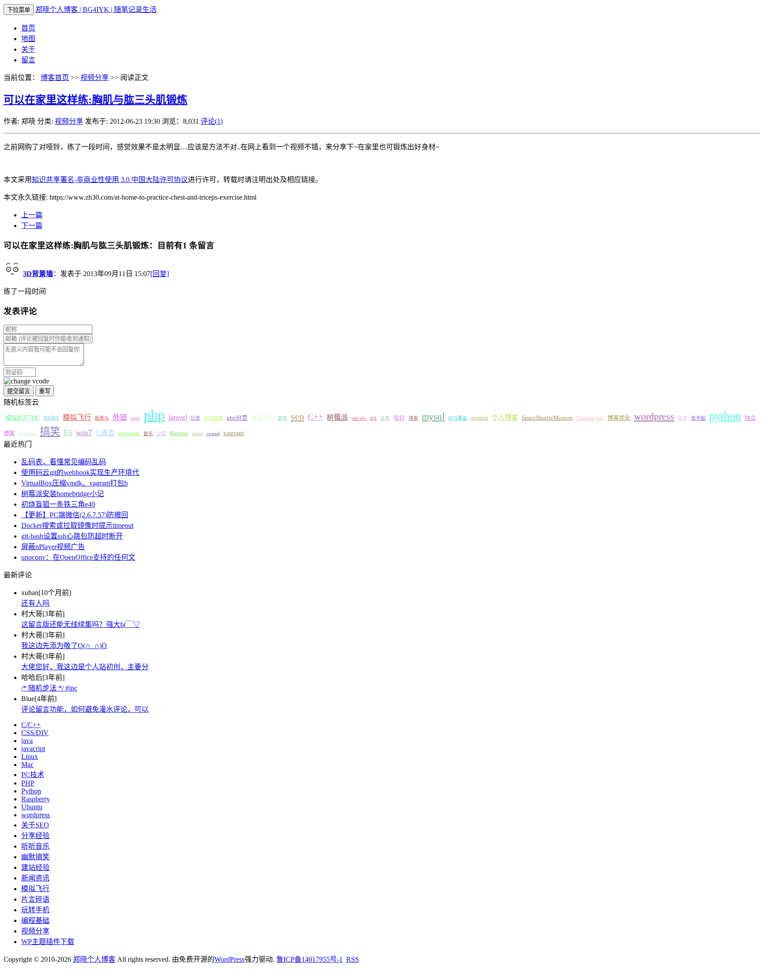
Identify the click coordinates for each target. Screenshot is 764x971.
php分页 (237, 418)
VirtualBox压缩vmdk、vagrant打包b (74, 483)
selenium (129, 433)
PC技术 (32, 774)
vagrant (233, 432)
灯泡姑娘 (213, 418)
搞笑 (50, 431)
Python (31, 791)
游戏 (282, 418)
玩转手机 (35, 910)
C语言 (105, 432)
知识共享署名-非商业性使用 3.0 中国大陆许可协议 (110, 179)
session (479, 418)
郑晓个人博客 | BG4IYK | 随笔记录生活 (96, 9)
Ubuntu (31, 807)
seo (297, 416)
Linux (29, 756)
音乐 (148, 433)
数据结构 (262, 418)
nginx (51, 417)
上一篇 (31, 215)
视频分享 (94, 77)
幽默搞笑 (35, 857)
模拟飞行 (77, 417)
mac (135, 418)
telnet (197, 433)
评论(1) (212, 121)
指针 (399, 418)
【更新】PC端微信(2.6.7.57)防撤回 (74, 515)
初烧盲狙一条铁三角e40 (58, 504)
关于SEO (35, 825)
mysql (433, 416)
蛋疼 (683, 418)
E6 (68, 432)
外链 (120, 417)
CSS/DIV (35, 732)
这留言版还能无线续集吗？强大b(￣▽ (80, 624)
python (725, 416)
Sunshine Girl (590, 418)
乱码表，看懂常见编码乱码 (63, 462)
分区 (161, 433)
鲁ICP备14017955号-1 (309, 959)
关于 (28, 49)
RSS (352, 959)
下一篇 (31, 225)
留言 (28, 60)
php (154, 415)
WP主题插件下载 (47, 941)
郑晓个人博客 (94, 959)
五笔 (385, 418)
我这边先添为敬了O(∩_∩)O (64, 645)
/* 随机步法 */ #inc (49, 688)
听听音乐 (35, 846)
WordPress (229, 959)
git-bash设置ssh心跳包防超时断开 (72, 536)
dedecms (27, 433)
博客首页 (55, 77)
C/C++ (31, 724)
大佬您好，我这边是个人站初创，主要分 (85, 667)
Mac (27, 764)
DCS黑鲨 (457, 418)
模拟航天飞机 (22, 418)
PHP (27, 783)
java (27, 740)
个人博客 (505, 417)
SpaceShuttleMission (547, 418)
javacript (33, 748)
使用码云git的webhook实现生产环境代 (80, 472)
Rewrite (179, 433)
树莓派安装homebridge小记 (62, 493)
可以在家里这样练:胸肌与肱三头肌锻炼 (95, 100)
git (373, 418)
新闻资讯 (35, 878)
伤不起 (698, 418)
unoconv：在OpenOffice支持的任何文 (78, 557)
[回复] (159, 273)
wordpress (654, 416)
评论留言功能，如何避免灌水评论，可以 (85, 709)
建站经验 (35, 867)
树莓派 (337, 417)
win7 (84, 432)
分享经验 (35, 835)
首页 (28, 28)
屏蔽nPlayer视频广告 (53, 546)
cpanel (213, 433)
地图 (28, 38)
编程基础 (35, 920)
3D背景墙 (38, 273)
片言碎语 (35, 899)
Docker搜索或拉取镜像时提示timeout (77, 525)
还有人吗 (35, 603)
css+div (359, 418)
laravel (177, 417)
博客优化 (618, 418)
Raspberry (35, 799)
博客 (413, 418)
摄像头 (102, 418)
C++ (315, 416)
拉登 (195, 418)
